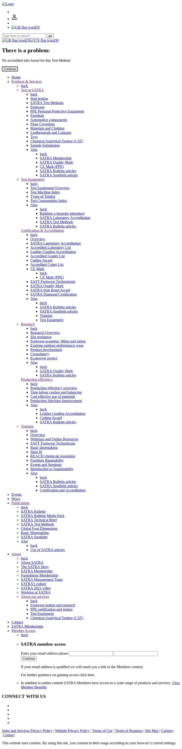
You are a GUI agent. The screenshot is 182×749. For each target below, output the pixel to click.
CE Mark (37, 269)
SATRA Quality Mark (56, 162)
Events (16, 494)
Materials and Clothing (47, 128)
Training (46, 316)
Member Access (23, 631)
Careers (167, 731)
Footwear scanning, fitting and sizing (58, 341)
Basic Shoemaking (35, 533)
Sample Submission (45, 145)
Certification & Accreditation (42, 230)
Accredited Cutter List (47, 265)
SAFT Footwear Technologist (52, 282)
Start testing (39, 98)
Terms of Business (128, 731)
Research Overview (45, 333)
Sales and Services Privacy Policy (27, 731)
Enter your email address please (44, 653)
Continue (10, 69)
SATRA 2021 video (36, 588)
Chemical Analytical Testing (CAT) (56, 141)
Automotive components (48, 120)
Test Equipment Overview (50, 188)
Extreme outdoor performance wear (56, 345)
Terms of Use (102, 731)
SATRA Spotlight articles (59, 175)
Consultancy (39, 354)
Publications (20, 503)
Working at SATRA (36, 592)
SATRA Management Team (42, 580)
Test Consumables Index (48, 201)
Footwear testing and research (52, 605)
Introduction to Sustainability (51, 469)
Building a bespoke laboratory (62, 213)
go (50, 36)
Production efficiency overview (53, 388)
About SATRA (32, 563)
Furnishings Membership (39, 575)
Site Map (152, 731)
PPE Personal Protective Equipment (57, 111)
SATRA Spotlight (34, 537)
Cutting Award (41, 260)
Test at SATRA (32, 90)
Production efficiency (37, 379)
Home (16, 77)
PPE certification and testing (51, 609)
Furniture (37, 116)
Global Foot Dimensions (39, 528)
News (15, 499)
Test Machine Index (45, 192)
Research (28, 324)
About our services (35, 597)
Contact (17, 622)
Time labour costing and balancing (56, 392)
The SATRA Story (35, 567)
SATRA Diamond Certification (53, 294)
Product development (46, 350)
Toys (34, 137)
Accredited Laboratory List (50, 247)
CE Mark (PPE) (52, 167)
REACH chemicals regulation (52, 456)
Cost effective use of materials (52, 396)
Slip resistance (41, 337)
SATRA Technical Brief (39, 520)
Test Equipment (32, 179)
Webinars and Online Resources (54, 439)
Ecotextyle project (43, 358)
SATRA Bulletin (33, 511)
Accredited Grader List (47, 256)
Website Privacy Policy (72, 731)
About (16, 554)
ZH (56, 40)
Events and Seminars (46, 465)
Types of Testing (42, 196)
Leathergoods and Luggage (50, 133)
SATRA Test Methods (47, 103)
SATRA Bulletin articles (58, 171)
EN (27, 40)
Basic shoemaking (44, 448)
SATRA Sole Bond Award (50, 290)
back (24, 86)
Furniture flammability (47, 460)
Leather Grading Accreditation (53, 252)
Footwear (37, 107)
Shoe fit (36, 452)
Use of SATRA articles (47, 550)
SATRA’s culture (33, 584)
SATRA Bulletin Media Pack (42, 516)
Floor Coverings (42, 124)
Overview (37, 239)
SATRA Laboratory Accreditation (65, 218)
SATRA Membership (56, 158)
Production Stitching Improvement (56, 401)
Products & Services (26, 81)
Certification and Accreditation (63, 490)
